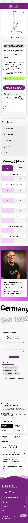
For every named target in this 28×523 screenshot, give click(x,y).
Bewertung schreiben (14, 357)
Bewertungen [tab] (8, 363)
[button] (14, 342)
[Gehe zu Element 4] (13, 37)
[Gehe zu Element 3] (11, 37)
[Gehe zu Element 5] (15, 37)
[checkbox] (17, 373)
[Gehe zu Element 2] (10, 37)
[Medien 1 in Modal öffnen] (24, 12)
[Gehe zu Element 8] (20, 37)
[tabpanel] (14, 380)
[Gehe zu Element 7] (18, 37)
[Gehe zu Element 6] (16, 37)
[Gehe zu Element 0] (8, 37)
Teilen (6, 102)
